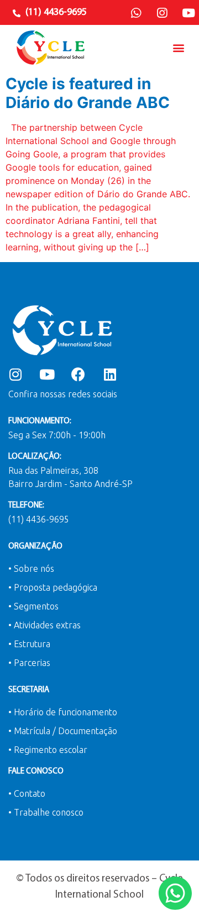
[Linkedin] (110, 374)
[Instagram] (161, 13)
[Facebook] (78, 374)
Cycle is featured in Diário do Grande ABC (88, 93)
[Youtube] (188, 13)
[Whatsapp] (135, 13)
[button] (179, 47)
